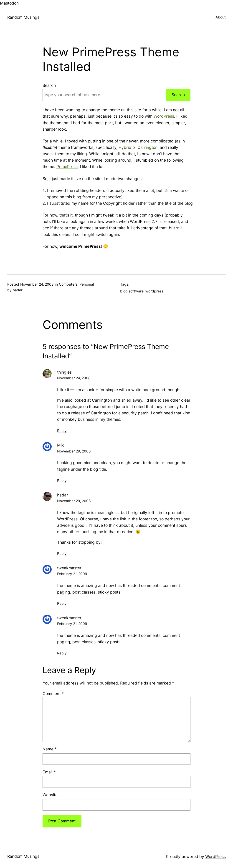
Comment (53, 693)
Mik (60, 445)
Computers (68, 284)
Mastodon (9, 3)
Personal (86, 284)
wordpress (154, 291)
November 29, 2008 (74, 451)
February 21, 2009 (72, 574)
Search (49, 85)
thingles (64, 372)
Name (50, 749)
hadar (62, 495)
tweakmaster (69, 568)
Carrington (147, 147)
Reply (62, 431)
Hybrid (125, 147)
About (220, 17)
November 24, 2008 (74, 378)
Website (50, 794)
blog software (132, 291)
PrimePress (67, 166)
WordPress (164, 116)
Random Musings (23, 17)
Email (49, 772)
